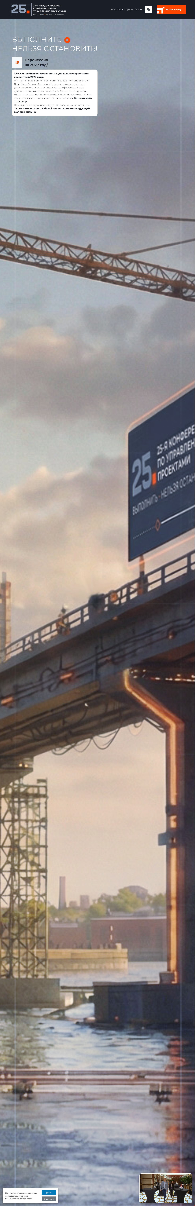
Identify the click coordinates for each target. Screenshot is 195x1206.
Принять (49, 1193)
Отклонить (49, 1199)
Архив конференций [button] (126, 9)
